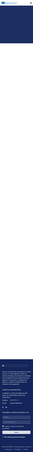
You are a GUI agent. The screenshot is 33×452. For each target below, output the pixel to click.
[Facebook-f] (2, 407)
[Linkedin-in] (6, 407)
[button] (30, 2)
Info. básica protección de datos (14, 437)
